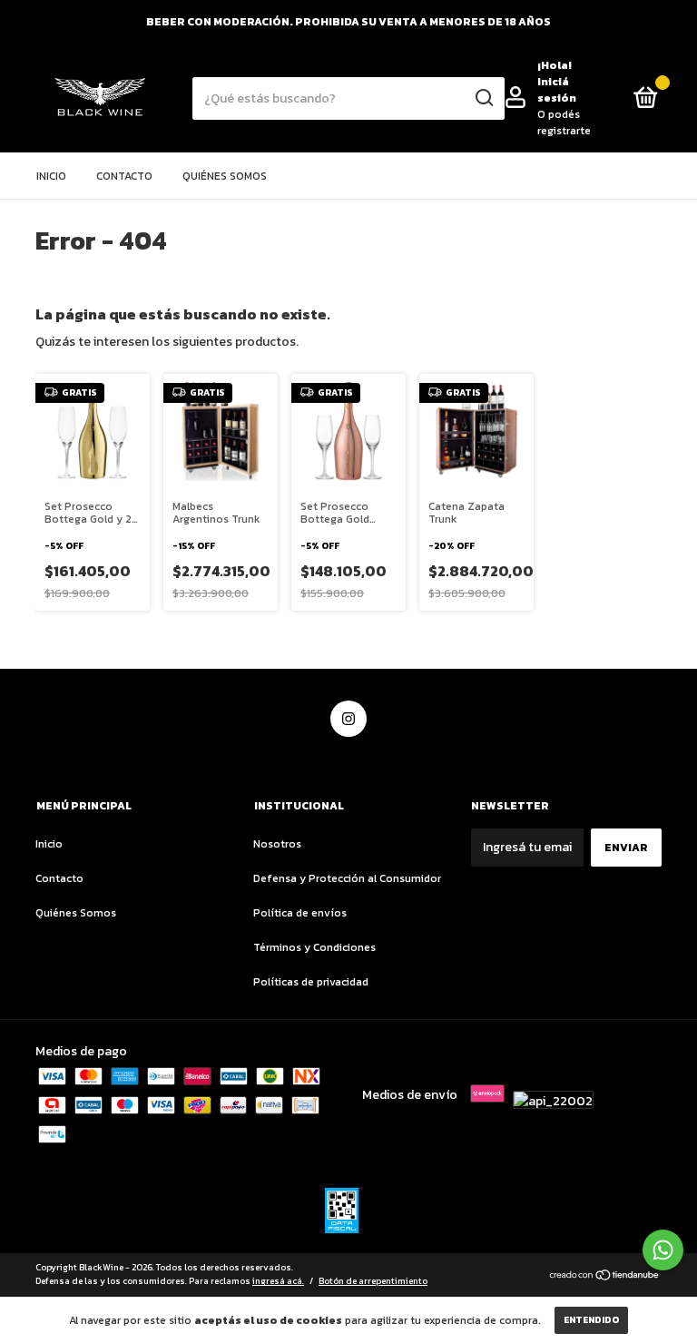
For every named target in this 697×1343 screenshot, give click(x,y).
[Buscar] (483, 98)
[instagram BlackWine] (348, 719)
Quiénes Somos (224, 176)
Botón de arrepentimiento (373, 1281)
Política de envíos (300, 913)
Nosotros (277, 844)
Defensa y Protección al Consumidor (347, 878)
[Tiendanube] (605, 1276)
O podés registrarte (564, 122)
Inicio (51, 176)
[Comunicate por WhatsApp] (663, 1250)
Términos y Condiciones (314, 947)
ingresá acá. (278, 1281)
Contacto (124, 176)
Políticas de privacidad (310, 982)
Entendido (591, 1320)
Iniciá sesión (556, 90)
